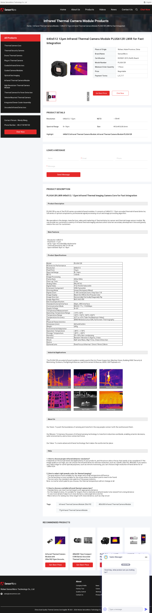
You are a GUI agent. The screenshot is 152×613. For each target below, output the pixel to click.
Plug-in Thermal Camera (13, 61)
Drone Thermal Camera (13, 56)
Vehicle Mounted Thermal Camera (17, 97)
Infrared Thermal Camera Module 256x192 (75, 504)
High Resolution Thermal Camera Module (17, 87)
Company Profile (81, 585)
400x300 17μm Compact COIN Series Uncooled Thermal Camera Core (82, 556)
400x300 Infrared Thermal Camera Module (115, 504)
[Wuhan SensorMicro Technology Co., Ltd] (8, 9)
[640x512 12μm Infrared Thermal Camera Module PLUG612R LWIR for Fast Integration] (68, 68)
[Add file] (105, 609)
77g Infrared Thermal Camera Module (73, 510)
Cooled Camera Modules (13, 70)
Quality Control (81, 592)
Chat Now (20, 132)
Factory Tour (80, 589)
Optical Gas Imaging (12, 75)
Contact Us (79, 595)
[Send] (146, 609)
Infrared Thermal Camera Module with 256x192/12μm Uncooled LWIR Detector (55, 557)
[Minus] (146, 557)
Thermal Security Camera (14, 51)
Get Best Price (101, 93)
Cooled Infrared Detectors (14, 65)
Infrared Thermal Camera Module (46, 26)
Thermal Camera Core (12, 46)
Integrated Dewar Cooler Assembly (17, 102)
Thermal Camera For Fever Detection (18, 93)
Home (29, 26)
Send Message (63, 175)
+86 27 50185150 (23, 125)
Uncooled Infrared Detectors (15, 107)
